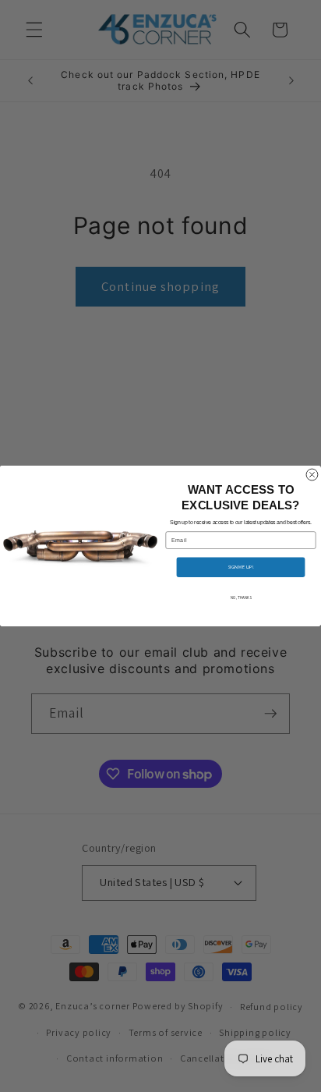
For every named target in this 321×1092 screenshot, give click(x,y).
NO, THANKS (241, 597)
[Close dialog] (312, 474)
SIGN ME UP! (241, 567)
